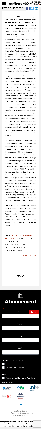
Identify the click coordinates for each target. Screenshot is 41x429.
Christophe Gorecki (16, 235)
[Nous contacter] (27, 4)
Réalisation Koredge (20, 415)
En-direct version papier (15, 367)
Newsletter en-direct (13, 364)
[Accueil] (15, 3)
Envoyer (34, 312)
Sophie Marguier (27, 235)
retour (20, 276)
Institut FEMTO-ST (10, 238)
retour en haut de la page (29, 255)
